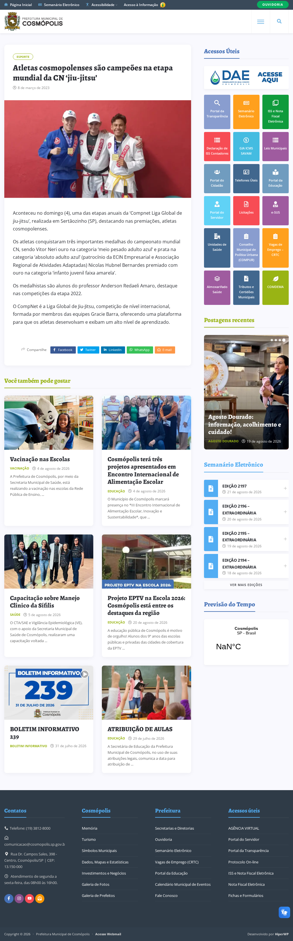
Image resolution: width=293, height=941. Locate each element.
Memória (89, 828)
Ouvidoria (163, 839)
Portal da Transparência (248, 850)
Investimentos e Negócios (104, 873)
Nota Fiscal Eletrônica (246, 884)
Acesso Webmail (108, 934)
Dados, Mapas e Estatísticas (105, 862)
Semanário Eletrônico (61, 4)
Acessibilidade (102, 4)
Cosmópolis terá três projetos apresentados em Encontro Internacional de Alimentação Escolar (143, 470)
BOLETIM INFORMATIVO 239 (44, 733)
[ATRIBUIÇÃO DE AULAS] (146, 693)
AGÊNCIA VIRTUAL (243, 828)
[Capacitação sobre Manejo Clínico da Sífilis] (48, 561)
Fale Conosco (166, 895)
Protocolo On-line (243, 862)
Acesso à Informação (141, 4)
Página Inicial (20, 4)
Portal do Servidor (243, 839)
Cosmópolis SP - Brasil (246, 642)
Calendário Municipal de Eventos (183, 884)
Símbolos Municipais (99, 850)
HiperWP (282, 934)
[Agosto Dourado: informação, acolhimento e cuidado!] (246, 392)
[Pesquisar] (279, 21)
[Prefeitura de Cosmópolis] (33, 21)
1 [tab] (272, 340)
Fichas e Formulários (245, 895)
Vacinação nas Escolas (40, 459)
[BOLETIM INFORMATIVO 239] (48, 693)
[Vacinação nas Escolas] (48, 423)
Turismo (89, 839)
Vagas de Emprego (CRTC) (177, 862)
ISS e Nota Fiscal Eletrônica (251, 873)
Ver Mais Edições (246, 585)
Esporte (23, 57)
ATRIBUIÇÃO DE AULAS (140, 729)
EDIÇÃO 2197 (234, 486)
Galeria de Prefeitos (98, 895)
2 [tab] (276, 340)
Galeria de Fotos (95, 884)
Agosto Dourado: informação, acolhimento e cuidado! (244, 424)
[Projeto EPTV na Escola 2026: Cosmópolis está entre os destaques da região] (146, 561)
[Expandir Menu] (260, 21)
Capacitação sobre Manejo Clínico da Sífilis (45, 602)
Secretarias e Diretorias (174, 828)
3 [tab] (280, 340)
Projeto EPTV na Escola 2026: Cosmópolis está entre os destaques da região (146, 606)
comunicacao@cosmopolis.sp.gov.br (35, 844)
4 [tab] (284, 340)
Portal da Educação (171, 873)
